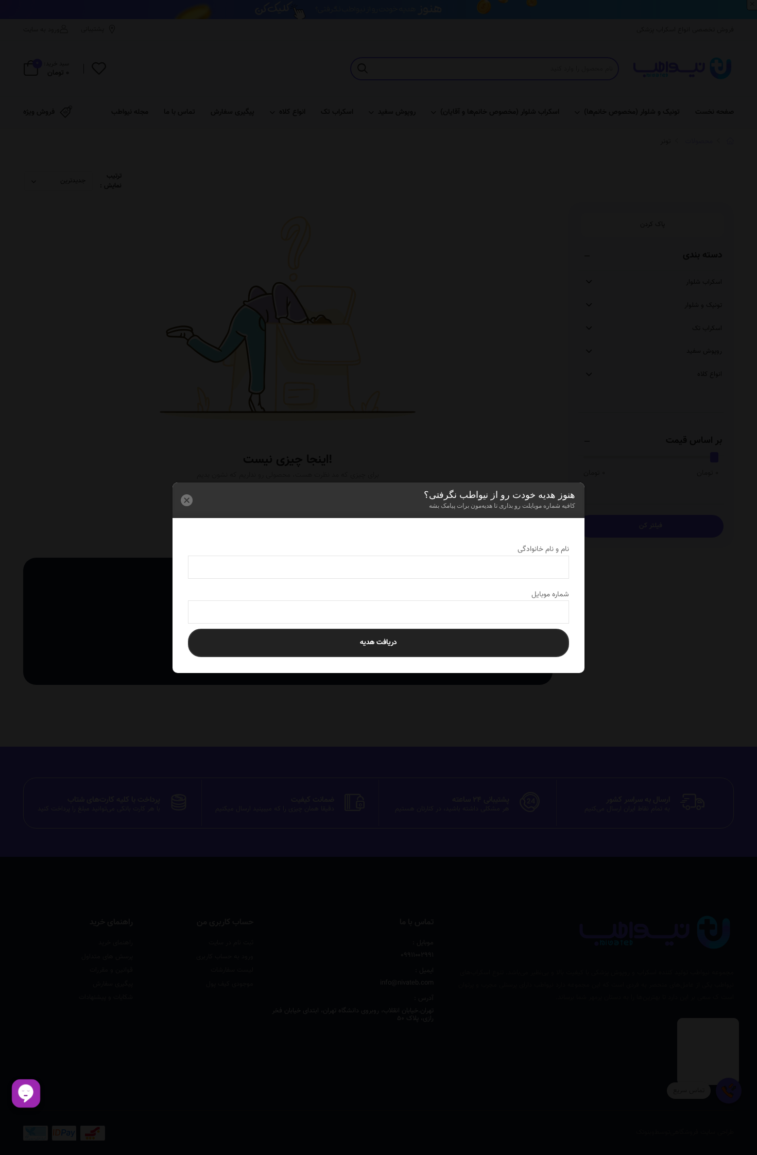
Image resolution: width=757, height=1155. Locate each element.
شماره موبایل (541, 594)
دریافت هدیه (378, 642)
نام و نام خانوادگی (534, 549)
